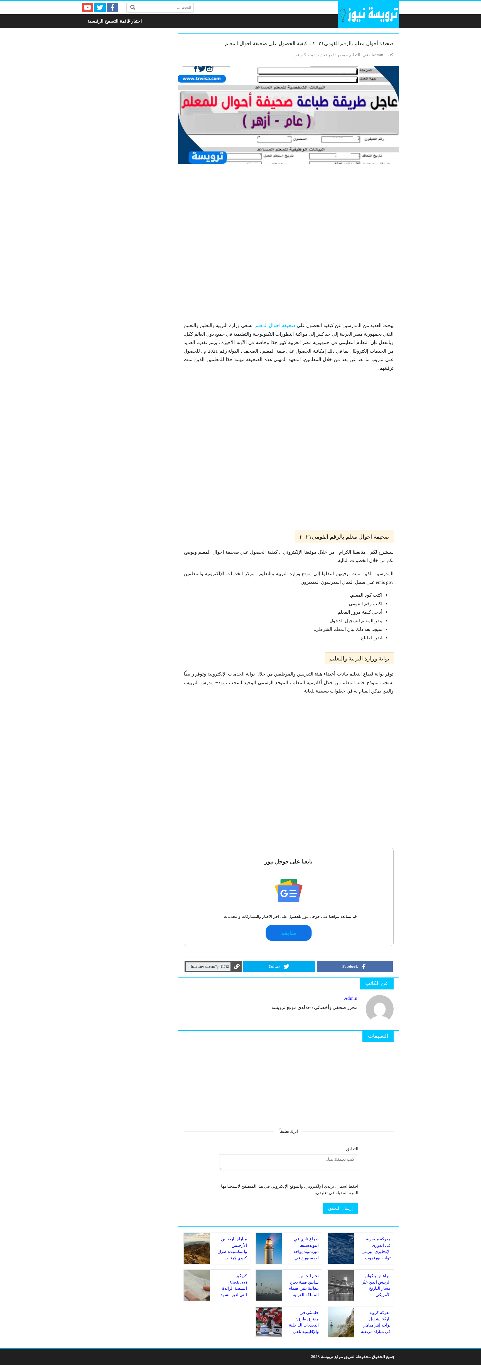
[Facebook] (112, 7)
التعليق (352, 1148)
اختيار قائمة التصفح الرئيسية (114, 21)
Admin (377, 54)
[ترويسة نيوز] (368, 14)
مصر (341, 54)
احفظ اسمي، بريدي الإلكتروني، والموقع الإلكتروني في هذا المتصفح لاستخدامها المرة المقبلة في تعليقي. (289, 1189)
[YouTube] (87, 7)
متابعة (289, 933)
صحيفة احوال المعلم (275, 325)
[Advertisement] (289, 245)
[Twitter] (100, 7)
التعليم (354, 54)
